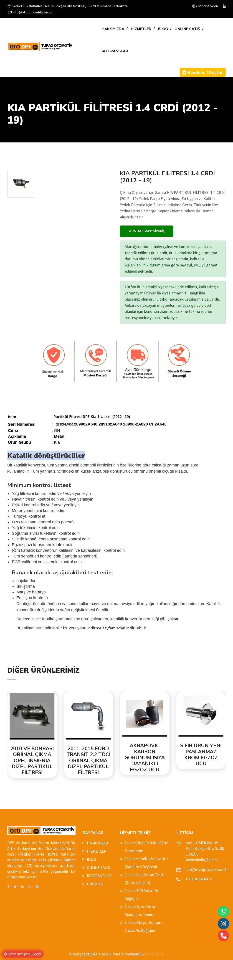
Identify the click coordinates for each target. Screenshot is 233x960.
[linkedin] (22, 886)
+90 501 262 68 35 (198, 878)
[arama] (223, 936)
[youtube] (224, 6)
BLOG (163, 28)
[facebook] (8, 886)
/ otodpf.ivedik (206, 6)
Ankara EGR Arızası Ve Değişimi (141, 894)
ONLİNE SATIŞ (187, 28)
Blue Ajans (154, 954)
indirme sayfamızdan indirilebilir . (117, 628)
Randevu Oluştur (204, 72)
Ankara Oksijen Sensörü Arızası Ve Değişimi (143, 926)
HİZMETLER (141, 28)
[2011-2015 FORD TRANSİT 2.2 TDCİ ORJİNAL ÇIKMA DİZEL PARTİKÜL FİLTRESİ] (50, 716)
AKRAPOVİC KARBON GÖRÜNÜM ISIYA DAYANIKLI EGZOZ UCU (107, 758)
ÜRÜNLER (95, 884)
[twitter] (15, 886)
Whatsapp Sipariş (149, 231)
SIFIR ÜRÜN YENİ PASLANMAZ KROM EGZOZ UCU (163, 755)
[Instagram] (223, 923)
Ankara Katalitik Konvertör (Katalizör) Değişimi (146, 862)
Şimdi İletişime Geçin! (24, 954)
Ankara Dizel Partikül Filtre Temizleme (146, 846)
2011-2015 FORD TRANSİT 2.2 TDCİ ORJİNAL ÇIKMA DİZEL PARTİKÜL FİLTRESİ (51, 761)
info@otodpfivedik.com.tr (206, 869)
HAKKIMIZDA (113, 28)
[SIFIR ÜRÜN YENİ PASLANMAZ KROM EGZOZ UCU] (163, 715)
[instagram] (29, 886)
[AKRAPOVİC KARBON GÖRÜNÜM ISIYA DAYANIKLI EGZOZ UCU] (107, 715)
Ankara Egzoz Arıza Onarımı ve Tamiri (139, 910)
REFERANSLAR (115, 51)
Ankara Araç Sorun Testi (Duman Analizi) (143, 878)
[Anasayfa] (40, 46)
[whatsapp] (223, 911)
